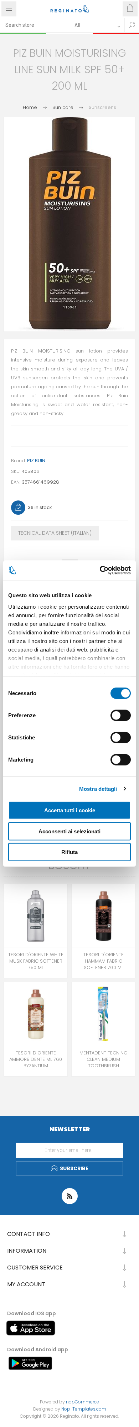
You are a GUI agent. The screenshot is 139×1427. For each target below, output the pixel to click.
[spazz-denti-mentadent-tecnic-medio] (103, 1014)
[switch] (120, 715)
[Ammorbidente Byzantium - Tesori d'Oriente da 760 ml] (35, 1014)
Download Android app (37, 1349)
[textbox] (34, 25)
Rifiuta (69, 852)
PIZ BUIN (36, 460)
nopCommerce (82, 1402)
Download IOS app (31, 1313)
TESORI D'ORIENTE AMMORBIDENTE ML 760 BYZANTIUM (35, 1059)
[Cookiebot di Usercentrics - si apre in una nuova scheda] (100, 570)
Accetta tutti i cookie (69, 810)
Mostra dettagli (98, 788)
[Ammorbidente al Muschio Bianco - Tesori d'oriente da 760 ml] (35, 916)
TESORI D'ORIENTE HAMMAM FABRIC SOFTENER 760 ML (103, 961)
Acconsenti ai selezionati (69, 831)
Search (132, 25)
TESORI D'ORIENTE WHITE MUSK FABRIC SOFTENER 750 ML (35, 961)
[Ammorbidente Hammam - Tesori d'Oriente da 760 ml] (103, 916)
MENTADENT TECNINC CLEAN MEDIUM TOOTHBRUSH (103, 1059)
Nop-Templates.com (83, 1409)
